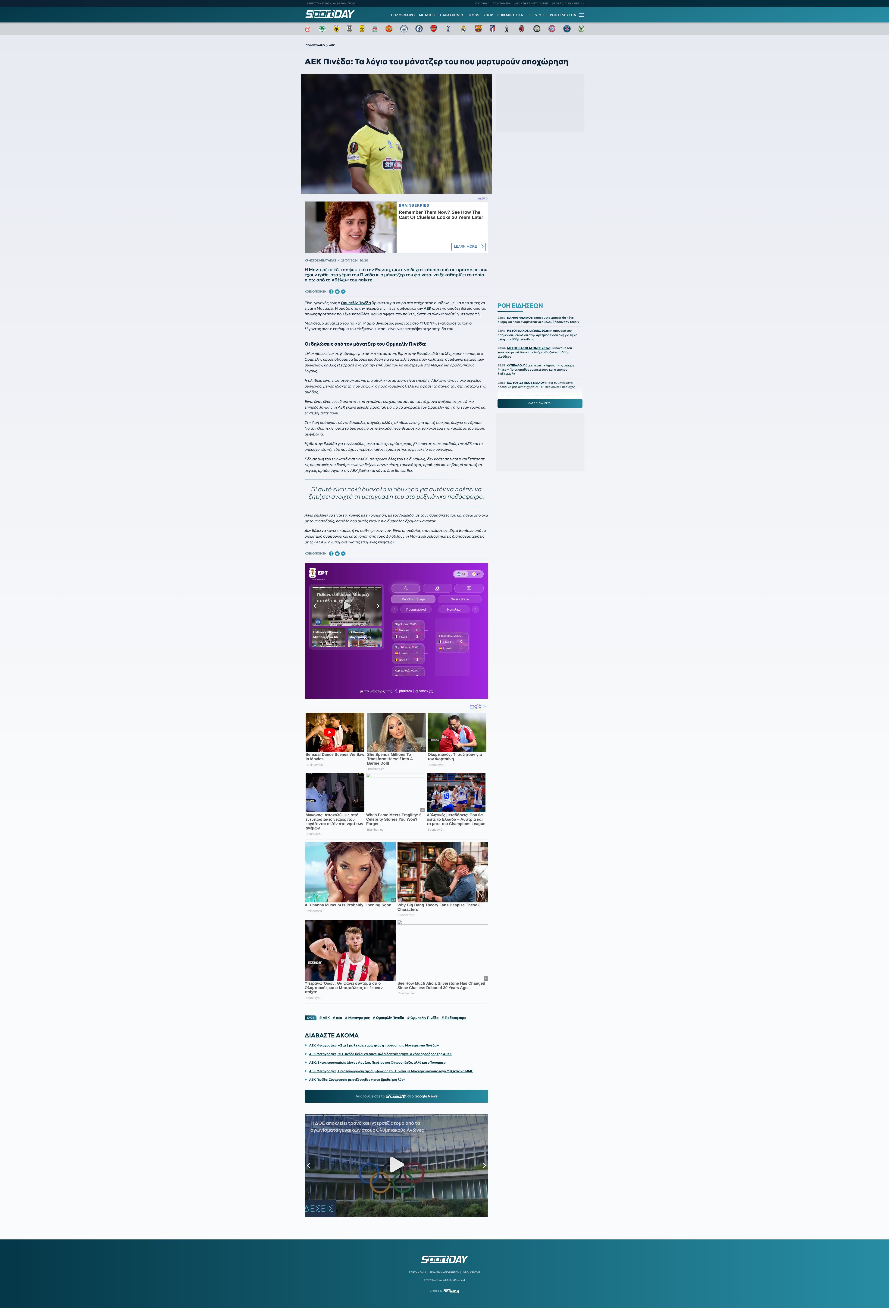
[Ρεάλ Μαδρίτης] (463, 28)
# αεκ (337, 1018)
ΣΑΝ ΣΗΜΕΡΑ (502, 3)
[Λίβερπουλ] (375, 28)
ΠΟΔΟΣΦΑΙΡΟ (403, 15)
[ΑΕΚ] (336, 28)
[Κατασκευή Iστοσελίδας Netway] (451, 1291)
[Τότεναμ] (448, 28)
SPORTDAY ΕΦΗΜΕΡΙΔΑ (568, 3)
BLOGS (473, 15)
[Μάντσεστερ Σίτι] (404, 28)
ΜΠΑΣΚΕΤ (427, 15)
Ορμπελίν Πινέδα (356, 303)
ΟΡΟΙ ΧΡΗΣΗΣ (471, 1272)
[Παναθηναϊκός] (322, 28)
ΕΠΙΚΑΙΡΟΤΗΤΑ (510, 15)
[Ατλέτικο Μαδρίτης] (492, 28)
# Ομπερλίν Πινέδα (388, 1018)
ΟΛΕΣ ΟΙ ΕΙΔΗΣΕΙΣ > (540, 403)
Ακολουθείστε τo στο (396, 1096)
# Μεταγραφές (357, 1018)
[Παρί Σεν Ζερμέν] (567, 28)
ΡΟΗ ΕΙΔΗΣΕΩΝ (563, 15)
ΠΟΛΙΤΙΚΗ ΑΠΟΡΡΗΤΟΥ (444, 1272)
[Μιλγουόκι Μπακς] (581, 28)
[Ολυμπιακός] (308, 28)
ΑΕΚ (428, 308)
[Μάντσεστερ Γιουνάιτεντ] (388, 28)
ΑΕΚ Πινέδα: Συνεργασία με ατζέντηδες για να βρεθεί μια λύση (357, 1080)
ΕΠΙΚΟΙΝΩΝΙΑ (417, 1272)
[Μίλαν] (521, 28)
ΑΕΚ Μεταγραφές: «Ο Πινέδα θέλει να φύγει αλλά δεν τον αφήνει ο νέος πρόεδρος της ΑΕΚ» (380, 1054)
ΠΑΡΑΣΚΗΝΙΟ (451, 15)
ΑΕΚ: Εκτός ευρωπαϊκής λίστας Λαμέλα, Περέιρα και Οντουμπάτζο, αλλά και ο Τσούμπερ (377, 1062)
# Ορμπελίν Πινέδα (423, 1018)
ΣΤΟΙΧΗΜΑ (482, 3)
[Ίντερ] (537, 28)
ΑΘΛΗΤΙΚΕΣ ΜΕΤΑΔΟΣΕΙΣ (531, 3)
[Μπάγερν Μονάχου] (552, 28)
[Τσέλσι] (419, 28)
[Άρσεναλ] (433, 28)
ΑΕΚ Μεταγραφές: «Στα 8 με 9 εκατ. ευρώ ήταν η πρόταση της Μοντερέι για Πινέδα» (374, 1045)
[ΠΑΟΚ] (349, 28)
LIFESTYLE (536, 15)
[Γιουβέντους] (506, 28)
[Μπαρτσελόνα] (478, 28)
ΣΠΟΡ (488, 15)
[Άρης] (362, 28)
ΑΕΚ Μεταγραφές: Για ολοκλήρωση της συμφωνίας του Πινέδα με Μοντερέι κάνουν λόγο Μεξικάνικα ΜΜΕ (391, 1071)
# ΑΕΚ (324, 1018)
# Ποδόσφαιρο (453, 1018)
